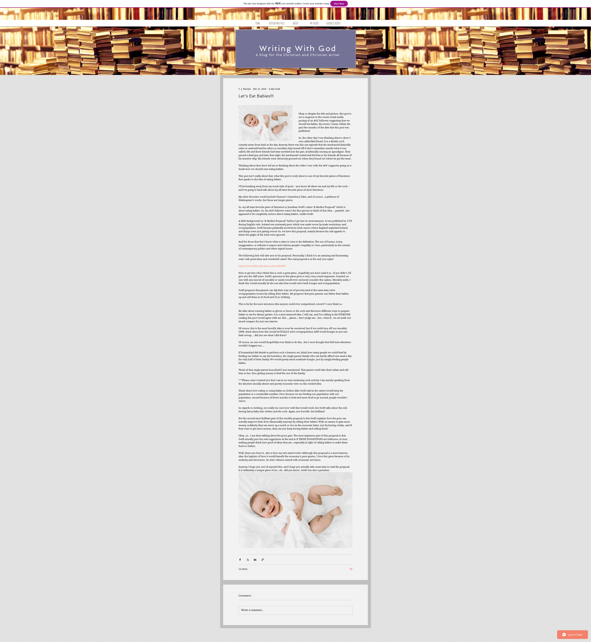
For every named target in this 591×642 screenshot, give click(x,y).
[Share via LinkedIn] (255, 559)
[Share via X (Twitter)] (247, 559)
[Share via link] (262, 559)
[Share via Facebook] (240, 559)
